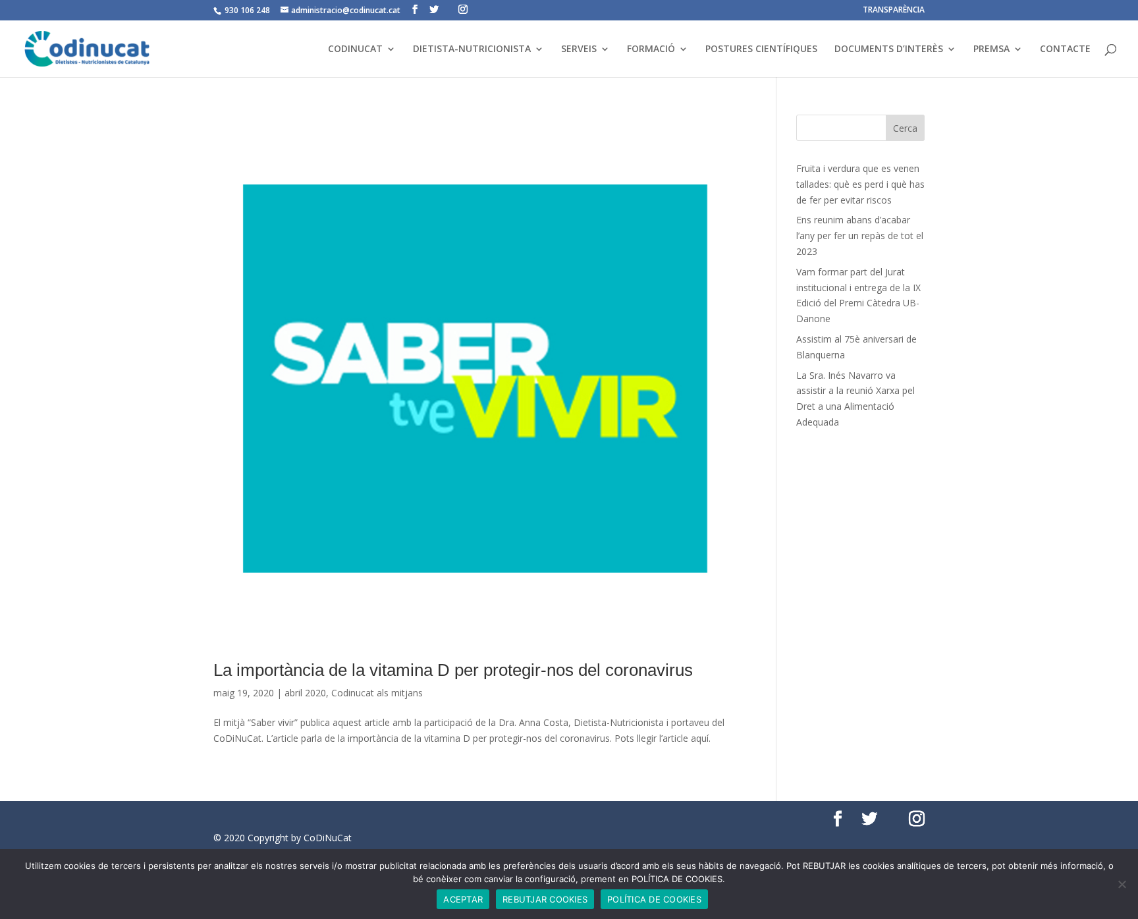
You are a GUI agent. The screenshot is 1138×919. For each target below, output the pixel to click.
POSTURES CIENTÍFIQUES (761, 49)
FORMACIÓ (651, 49)
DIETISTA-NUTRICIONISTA (472, 49)
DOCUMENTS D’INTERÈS (888, 49)
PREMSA (991, 49)
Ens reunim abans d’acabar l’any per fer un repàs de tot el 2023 (859, 235)
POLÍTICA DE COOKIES (654, 899)
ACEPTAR (463, 899)
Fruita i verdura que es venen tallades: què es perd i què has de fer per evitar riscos (860, 184)
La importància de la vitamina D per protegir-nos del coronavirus (453, 670)
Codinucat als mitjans (377, 692)
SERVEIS (579, 49)
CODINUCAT (355, 49)
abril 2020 (305, 692)
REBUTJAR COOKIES (544, 899)
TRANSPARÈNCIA (894, 10)
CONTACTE (1065, 49)
